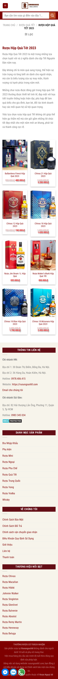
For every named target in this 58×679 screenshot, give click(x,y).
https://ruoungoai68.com (25, 384)
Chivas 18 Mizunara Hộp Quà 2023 (43, 322)
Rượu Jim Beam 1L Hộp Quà (15, 274)
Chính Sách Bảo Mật (12, 519)
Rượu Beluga (9, 633)
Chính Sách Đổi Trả (12, 525)
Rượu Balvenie (10, 610)
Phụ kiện (6, 449)
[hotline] (21, 672)
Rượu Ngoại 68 (46, 674)
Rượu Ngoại (8, 461)
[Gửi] (52, 15)
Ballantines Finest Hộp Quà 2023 (15, 174)
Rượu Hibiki (8, 587)
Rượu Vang (8, 487)
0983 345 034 (18, 415)
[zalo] (13, 672)
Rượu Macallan (10, 582)
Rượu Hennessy (10, 627)
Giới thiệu (7, 544)
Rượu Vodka (8, 493)
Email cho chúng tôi (12, 390)
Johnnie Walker (10, 593)
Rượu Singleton (10, 599)
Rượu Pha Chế (9, 468)
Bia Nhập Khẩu (10, 443)
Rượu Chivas (8, 576)
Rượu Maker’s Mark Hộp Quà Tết (43, 274)
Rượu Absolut (9, 616)
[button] (5, 5)
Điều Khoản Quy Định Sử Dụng (18, 538)
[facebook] (5, 672)
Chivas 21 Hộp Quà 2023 (43, 174)
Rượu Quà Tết (27, 25)
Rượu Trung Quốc (11, 480)
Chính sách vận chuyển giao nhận (19, 532)
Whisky (6, 499)
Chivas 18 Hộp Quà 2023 (43, 224)
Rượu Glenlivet (10, 604)
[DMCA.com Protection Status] (12, 420)
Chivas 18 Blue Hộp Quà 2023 (15, 322)
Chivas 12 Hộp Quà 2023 (14, 224)
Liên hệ (6, 551)
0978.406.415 (18, 378)
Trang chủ (9, 25)
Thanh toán (8, 557)
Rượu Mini (7, 455)
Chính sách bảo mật (36, 667)
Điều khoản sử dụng (15, 667)
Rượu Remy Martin (12, 622)
